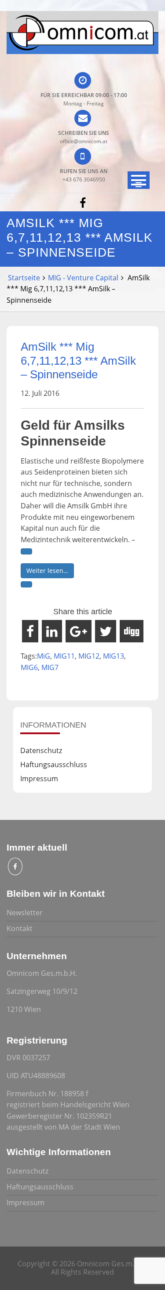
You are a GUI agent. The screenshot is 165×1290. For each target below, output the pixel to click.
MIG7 (50, 667)
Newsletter (25, 912)
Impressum (39, 778)
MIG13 (113, 656)
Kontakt (20, 928)
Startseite (24, 278)
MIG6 (29, 667)
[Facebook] (82, 202)
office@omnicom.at (83, 141)
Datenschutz (41, 750)
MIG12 (88, 656)
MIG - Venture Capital (83, 278)
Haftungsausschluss (53, 764)
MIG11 (64, 656)
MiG (43, 656)
